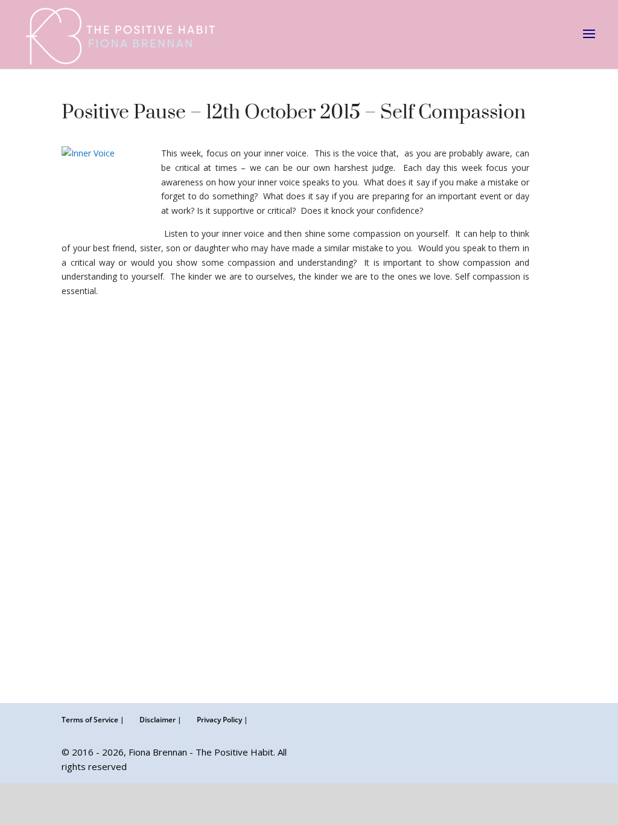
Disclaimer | (160, 719)
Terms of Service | (93, 719)
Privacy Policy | (222, 719)
